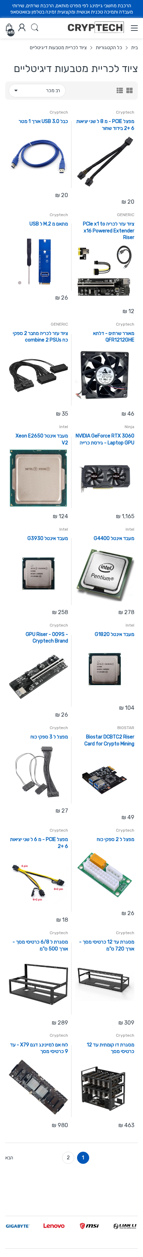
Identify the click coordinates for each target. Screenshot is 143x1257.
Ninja (129, 426)
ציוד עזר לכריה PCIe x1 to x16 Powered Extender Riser (108, 230)
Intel (63, 426)
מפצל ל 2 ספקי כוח (115, 839)
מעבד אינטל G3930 (47, 538)
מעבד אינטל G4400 (114, 538)
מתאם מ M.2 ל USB (49, 224)
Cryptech (125, 112)
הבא (9, 1158)
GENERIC (125, 214)
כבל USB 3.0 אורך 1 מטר (43, 121)
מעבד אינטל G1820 (114, 634)
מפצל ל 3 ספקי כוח (49, 737)
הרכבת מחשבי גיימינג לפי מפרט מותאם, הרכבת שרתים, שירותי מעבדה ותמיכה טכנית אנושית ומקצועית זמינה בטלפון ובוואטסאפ (71, 9)
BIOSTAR (125, 727)
